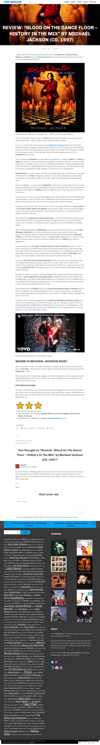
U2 (22, 726)
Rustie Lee (37, 680)
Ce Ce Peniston (26, 568)
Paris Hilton (34, 664)
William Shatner (13, 734)
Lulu (5, 643)
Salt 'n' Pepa (14, 683)
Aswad (10, 552)
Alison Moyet (13, 544)
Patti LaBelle (40, 664)
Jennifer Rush (22, 622)
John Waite (14, 624)
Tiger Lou (42, 720)
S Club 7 (30, 685)
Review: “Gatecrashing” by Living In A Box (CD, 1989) (29, 524)
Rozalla (27, 680)
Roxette (18, 680)
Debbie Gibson (27, 584)
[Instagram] (56, 662)
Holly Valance (15, 617)
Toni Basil (34, 723)
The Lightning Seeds (30, 715)
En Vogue (27, 595)
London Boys (32, 640)
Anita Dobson (25, 547)
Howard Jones (23, 617)
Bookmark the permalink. (21, 443)
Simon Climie (13, 693)
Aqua (20, 550)
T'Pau (21, 704)
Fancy (5, 600)
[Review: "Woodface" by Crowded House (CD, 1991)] (59, 581)
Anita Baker (18, 547)
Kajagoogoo (21, 627)
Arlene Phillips (33, 550)
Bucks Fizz (10, 565)
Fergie (8, 600)
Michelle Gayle (24, 653)
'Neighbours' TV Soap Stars (82, 652)
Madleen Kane (33, 642)
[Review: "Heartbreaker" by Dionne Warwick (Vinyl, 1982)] (59, 614)
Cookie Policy (32, 742)
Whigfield (42, 728)
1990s (79, 2)
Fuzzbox (20, 603)
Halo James (11, 614)
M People (18, 656)
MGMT (21, 650)
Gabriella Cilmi (26, 603)
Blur (21, 560)
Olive (40, 661)
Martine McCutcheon (14, 648)
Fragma (12, 603)
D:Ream (39, 579)
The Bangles (17, 710)
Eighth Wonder (31, 592)
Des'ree (8, 587)
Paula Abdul (8, 666)
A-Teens (18, 539)
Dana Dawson (13, 581)
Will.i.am (21, 731)
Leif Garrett (12, 635)
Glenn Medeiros (30, 609)
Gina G (33, 606)
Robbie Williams (24, 677)
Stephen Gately (11, 701)
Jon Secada (21, 624)
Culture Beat (6, 579)
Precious (22, 672)
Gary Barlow (9, 606)
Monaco (13, 656)
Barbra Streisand (28, 555)
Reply (17, 487)
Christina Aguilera (39, 571)
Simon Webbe (22, 693)
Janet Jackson (32, 619)
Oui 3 (19, 664)
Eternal (7, 598)
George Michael (23, 605)
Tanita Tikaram (40, 704)
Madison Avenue (25, 642)
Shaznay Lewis (9, 690)
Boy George (19, 563)
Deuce (19, 587)
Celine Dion (33, 568)
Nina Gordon (16, 661)
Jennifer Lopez (9, 622)
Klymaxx (19, 632)
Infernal (5, 619)
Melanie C (16, 651)
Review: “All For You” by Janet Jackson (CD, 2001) (71, 524)
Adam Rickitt (6, 541)
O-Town (36, 661)
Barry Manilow (37, 555)
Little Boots (12, 640)
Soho (21, 695)
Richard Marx (27, 675)
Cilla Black (13, 574)
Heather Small (34, 614)
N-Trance (31, 656)
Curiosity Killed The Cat (22, 579)
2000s (85, 2)
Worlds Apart (32, 734)
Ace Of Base (32, 539)
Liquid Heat (38, 637)
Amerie (34, 544)
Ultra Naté (26, 726)
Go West (20, 611)
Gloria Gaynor (14, 611)
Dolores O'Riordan (19, 589)
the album (47, 138)
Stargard (6, 701)
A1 (21, 539)
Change (5, 571)
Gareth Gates (40, 603)
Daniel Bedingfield (20, 581)
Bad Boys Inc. (9, 555)
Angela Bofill (12, 547)
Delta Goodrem (35, 584)
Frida (16, 603)
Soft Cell (17, 695)
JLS (31, 622)
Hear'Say (28, 614)
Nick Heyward (40, 659)
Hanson (16, 614)
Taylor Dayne (13, 707)
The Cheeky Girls (34, 709)
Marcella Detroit (15, 645)
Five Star (26, 601)
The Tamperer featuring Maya (22, 720)
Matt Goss (30, 648)
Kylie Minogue (25, 632)
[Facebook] (57, 668)
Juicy (33, 624)
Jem (5, 622)
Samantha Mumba (31, 683)
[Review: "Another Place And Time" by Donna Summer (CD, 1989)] (84, 614)
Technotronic (29, 707)
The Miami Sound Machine (22, 716)
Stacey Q (33, 699)
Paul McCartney (17, 666)
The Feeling (33, 712)
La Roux (35, 632)
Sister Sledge (11, 696)
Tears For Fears (21, 707)
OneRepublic (14, 664)
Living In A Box (23, 640)
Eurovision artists (55, 655)
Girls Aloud (22, 609)
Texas (5, 710)
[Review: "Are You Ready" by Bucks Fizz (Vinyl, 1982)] (59, 598)
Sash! (25, 685)
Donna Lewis (26, 589)
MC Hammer (40, 648)
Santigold (15, 685)
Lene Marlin (29, 635)
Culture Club (13, 579)
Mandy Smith (7, 645)
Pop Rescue (13, 2)
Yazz (40, 734)
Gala (35, 305)
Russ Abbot (32, 680)
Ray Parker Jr (14, 675)
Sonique (25, 696)
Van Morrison (42, 726)
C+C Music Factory (21, 565)
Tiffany (38, 720)
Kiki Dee (33, 630)
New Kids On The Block (23, 659)
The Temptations (32, 720)
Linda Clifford (16, 637)
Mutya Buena (24, 656)
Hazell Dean (22, 614)
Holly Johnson (7, 617)
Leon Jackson (41, 635)
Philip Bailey (35, 669)
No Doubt (21, 661)
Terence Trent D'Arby (38, 707)
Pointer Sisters (13, 672)
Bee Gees (23, 557)
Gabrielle (32, 603)
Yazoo (37, 734)
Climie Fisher (38, 574)
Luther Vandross (14, 642)
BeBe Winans (15, 557)
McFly (35, 648)
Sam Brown (38, 683)
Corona (20, 576)
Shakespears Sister (15, 688)
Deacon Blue (20, 584)
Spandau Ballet (13, 699)
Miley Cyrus (39, 653)
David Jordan (6, 584)
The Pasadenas (35, 718)
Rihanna (16, 677)
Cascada (40, 565)
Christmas (66, 655)
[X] (53, 668)
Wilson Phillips (26, 734)
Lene (25, 635)
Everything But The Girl (29, 598)
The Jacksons (13, 715)
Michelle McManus (32, 653)
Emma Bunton (18, 595)
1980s (72, 2)
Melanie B (10, 650)
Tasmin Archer (7, 707)
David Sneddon (13, 584)
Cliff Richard (27, 574)
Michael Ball (31, 650)
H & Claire (33, 611)
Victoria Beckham (13, 728)
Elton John (8, 595)
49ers (12, 539)
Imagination (42, 617)
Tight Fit (5, 723)
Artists (92, 2)
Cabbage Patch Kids (34, 565)
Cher (24, 571)
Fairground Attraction (39, 598)
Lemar (16, 635)
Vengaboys (6, 728)
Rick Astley (36, 675)
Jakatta (19, 619)
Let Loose (6, 637)
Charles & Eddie (11, 571)
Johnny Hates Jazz (7, 624)
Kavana (41, 627)
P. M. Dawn (28, 664)
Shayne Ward (37, 688)
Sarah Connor (21, 685)
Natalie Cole (37, 656)
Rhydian (20, 675)
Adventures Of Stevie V (15, 541)
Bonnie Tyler (12, 563)
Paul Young (23, 666)
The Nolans (29, 718)
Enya (33, 595)
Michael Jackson (44, 57)
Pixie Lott (40, 669)
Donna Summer (36, 589)
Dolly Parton (11, 589)
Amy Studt (38, 544)
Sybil (9, 704)
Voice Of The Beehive (27, 728)
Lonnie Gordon (40, 640)
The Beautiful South (26, 709)
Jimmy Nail (28, 622)
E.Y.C (22, 592)
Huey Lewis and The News (32, 616)
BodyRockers (33, 560)
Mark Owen (39, 645)
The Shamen (12, 720)
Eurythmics (17, 597)
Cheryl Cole (30, 571)
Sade (9, 683)
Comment (79, 513)
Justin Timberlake (11, 627)
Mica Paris (26, 650)
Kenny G (28, 630)
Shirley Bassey (30, 690)
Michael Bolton (37, 650)
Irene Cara (15, 619)
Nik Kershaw (8, 661)
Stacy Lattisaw (39, 698)
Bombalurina (39, 560)
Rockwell (36, 677)
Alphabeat (30, 544)
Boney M (6, 563)
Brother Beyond (38, 563)
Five (21, 600)
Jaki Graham (24, 619)
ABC (27, 539)
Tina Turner (17, 723)
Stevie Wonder (21, 701)
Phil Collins (27, 669)
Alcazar (21, 541)
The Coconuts (9, 712)
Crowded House (39, 576)
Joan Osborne (36, 622)
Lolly (27, 640)
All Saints (23, 544)
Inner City (10, 619)
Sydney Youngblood (14, 704)
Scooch (35, 685)
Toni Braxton (41, 723)
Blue (17, 560)
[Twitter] (52, 662)
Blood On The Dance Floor (59, 145)
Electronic (43, 592)
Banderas (22, 555)
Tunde (19, 726)
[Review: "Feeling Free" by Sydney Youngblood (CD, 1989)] (59, 564)
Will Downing (27, 731)
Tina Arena (10, 723)
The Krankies (21, 715)
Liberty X (11, 637)
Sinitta (5, 696)
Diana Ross (25, 586)
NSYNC (30, 661)
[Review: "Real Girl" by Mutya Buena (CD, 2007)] (84, 581)
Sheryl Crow (23, 690)
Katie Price (36, 627)
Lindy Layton (23, 637)
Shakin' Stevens (25, 688)
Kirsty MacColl (12, 632)
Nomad (25, 661)
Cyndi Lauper (31, 579)
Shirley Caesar (38, 690)
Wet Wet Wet (36, 728)
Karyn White (29, 627)
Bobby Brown (26, 560)
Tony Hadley (7, 726)
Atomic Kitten (17, 552)
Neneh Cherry (11, 659)
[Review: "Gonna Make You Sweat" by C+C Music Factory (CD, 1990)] (84, 598)
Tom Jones (29, 723)
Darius (26, 581)
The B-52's (10, 709)
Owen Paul (23, 664)
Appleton (14, 550)
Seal (38, 685)
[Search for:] (34, 1)
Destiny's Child (14, 587)
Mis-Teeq (9, 656)
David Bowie (30, 581)
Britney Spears (26, 563)
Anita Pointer (32, 547)
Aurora (24, 552)
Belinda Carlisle (33, 558)
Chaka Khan (40, 568)
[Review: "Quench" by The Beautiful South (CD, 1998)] (59, 548)
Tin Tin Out (24, 723)
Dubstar (6, 592)
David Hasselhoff (39, 581)
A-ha (15, 539)
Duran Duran (14, 592)
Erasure (37, 595)
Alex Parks (38, 541)
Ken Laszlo (22, 629)
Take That (30, 704)
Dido (32, 587)
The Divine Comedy (26, 712)
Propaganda (35, 672)
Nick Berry (34, 658)
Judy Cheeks (28, 624)
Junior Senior (38, 624)
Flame (30, 600)
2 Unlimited (7, 539)
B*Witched (29, 552)
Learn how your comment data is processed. (61, 517)
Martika (6, 648)
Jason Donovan (40, 619)
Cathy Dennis (13, 568)
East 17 (26, 592)
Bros (32, 563)
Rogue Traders (12, 680)
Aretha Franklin (26, 550)
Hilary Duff (41, 614)
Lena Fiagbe (21, 635)
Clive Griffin (7, 576)
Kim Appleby (39, 630)
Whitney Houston (11, 731)
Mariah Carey (27, 645)
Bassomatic (6, 557)
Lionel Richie (31, 637)
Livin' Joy (17, 640)
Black (8, 560)
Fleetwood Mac (37, 600)
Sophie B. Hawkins (32, 696)
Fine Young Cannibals (15, 600)
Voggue (20, 728)
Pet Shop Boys (15, 668)
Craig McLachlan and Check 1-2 (29, 576)
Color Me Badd (14, 576)
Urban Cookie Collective (33, 726)
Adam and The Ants (40, 539)
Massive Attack (23, 648)
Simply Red (29, 693)
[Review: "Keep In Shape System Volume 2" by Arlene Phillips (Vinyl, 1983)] (84, 548)
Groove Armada (26, 611)
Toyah (12, 726)
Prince (28, 672)
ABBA (24, 539)
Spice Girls (24, 698)
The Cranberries (16, 712)
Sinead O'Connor (39, 693)
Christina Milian (7, 574)
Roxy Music (22, 680)
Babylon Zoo (35, 552)
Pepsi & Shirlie (30, 666)
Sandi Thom (10, 685)
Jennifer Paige (16, 622)
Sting (30, 701)
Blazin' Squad (13, 560)
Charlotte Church (18, 571)
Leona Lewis (35, 635)
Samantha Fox (22, 683)
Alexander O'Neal (29, 542)
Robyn (32, 677)
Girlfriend (15, 609)
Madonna (40, 642)
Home (67, 2)
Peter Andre (37, 666)
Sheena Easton (17, 690)
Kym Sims (30, 632)
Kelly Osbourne (16, 629)
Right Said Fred (10, 677)
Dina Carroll (36, 587)
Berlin (40, 557)
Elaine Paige (37, 592)
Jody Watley (41, 622)
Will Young (20, 734)
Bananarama (16, 555)
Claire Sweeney (19, 574)
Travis (16, 726)
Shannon (31, 688)
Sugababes (36, 701)
